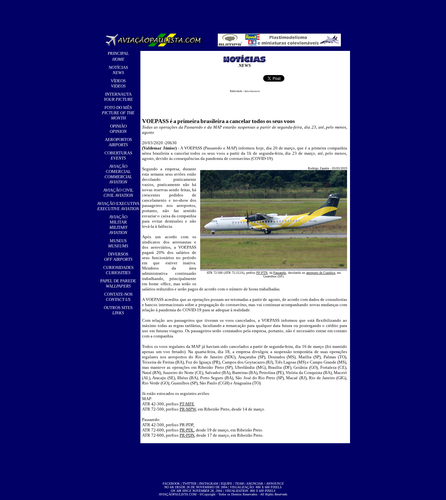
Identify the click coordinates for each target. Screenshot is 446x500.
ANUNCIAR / (265, 483)
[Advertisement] (224, 14)
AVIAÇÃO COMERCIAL (118, 174)
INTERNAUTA (118, 97)
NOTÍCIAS (118, 70)
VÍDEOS (118, 83)
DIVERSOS (118, 257)
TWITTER (190, 483)
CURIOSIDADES (118, 270)
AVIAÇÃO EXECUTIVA (118, 206)
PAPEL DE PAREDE (118, 283)
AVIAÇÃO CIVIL (118, 193)
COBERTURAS (118, 155)
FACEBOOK (171, 483)
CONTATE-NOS (118, 297)
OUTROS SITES (118, 310)
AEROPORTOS (118, 142)
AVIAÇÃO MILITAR (118, 224)
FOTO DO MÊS (118, 112)
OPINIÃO (118, 129)
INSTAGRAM (208, 483)
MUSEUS (118, 243)
